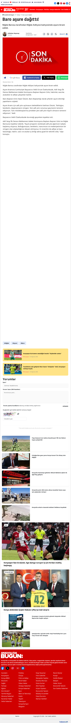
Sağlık (3, 683)
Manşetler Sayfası (42, 678)
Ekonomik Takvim (42, 691)
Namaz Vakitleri (41, 699)
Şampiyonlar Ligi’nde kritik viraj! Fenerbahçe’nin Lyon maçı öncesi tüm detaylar (49, 634)
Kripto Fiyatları (41, 688)
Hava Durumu (41, 696)
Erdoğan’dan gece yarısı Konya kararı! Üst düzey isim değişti (49, 456)
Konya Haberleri (24, 688)
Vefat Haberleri (6, 701)
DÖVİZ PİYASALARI (26, 2)
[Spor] (35, 541)
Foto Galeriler (40, 676)
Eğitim (3, 688)
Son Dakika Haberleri (60, 688)
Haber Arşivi (57, 683)
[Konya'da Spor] (35, 588)
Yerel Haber (23, 681)
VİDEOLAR (15, 2)
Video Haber (23, 683)
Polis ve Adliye (23, 678)
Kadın (21, 696)
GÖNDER (65, 406)
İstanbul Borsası (41, 681)
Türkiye (18, 15)
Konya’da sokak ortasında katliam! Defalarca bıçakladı (49, 507)
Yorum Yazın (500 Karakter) (11, 389)
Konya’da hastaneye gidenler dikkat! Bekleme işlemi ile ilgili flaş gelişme (49, 473)
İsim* (4, 382)
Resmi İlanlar (57, 673)
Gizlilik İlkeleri (58, 678)
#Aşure (15, 343)
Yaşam (21, 699)
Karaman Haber (6, 699)
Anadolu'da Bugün (9, 15)
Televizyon (22, 701)
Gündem (4, 673)
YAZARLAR (6, 2)
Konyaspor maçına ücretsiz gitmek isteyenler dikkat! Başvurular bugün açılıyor (49, 617)
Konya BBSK (5, 678)
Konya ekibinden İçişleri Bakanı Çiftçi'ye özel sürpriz (26, 610)
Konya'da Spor (24, 704)
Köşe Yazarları (41, 673)
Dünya (21, 676)
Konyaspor (5, 676)
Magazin (22, 706)
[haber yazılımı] (64, 722)
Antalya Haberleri (25, 686)
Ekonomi (4, 681)
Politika (21, 673)
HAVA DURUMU (38, 2)
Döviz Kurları (40, 683)
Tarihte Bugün (6, 694)
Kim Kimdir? (5, 691)
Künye (55, 676)
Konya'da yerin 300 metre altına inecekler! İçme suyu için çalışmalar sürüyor (49, 491)
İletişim (55, 681)
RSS (18, 716)
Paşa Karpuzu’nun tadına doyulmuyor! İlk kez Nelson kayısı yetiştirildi (49, 439)
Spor (20, 691)
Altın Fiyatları (40, 686)
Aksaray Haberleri (7, 696)
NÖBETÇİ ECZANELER (6, 4)
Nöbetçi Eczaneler (42, 694)
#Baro (23, 343)
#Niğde (6, 343)
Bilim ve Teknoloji (25, 694)
